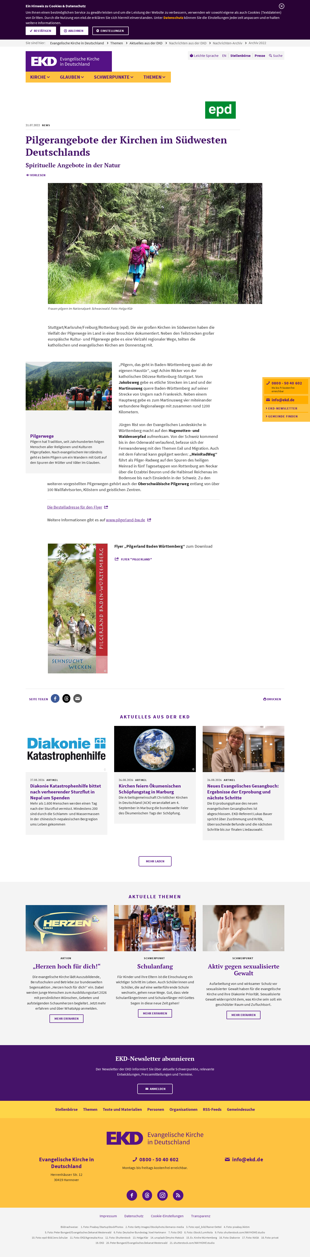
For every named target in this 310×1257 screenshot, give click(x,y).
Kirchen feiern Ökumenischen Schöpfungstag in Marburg (150, 789)
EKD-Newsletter (283, 408)
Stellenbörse (66, 1109)
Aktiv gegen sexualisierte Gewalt (243, 969)
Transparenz (200, 1216)
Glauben (70, 77)
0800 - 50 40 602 (286, 383)
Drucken (274, 699)
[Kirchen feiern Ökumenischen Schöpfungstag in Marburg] (155, 749)
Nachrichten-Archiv (228, 43)
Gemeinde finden (283, 416)
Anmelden (157, 1089)
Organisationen (183, 1109)
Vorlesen (37, 175)
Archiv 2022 (258, 42)
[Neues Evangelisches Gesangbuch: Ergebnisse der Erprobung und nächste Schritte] (243, 749)
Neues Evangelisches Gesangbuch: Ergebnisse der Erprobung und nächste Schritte (243, 792)
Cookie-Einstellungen (167, 1216)
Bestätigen (42, 31)
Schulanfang (155, 966)
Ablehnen (75, 31)
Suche (278, 55)
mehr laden (155, 861)
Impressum (108, 1216)
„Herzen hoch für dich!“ (67, 966)
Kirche (38, 77)
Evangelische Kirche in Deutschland (77, 43)
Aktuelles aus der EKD (146, 43)
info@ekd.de (282, 399)
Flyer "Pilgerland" (136, 559)
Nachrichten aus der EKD (188, 43)
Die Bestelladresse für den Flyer (74, 507)
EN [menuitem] (224, 55)
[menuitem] (204, 55)
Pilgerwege (42, 436)
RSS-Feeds (212, 1109)
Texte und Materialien (122, 1109)
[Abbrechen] (281, 6)
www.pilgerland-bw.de (125, 519)
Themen (117, 43)
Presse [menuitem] (260, 55)
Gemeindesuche (241, 1109)
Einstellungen (112, 31)
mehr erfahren (66, 1018)
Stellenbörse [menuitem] (240, 55)
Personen (155, 1109)
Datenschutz (173, 17)
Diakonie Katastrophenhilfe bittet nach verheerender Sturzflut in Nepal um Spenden (65, 792)
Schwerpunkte (112, 77)
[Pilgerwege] (68, 386)
